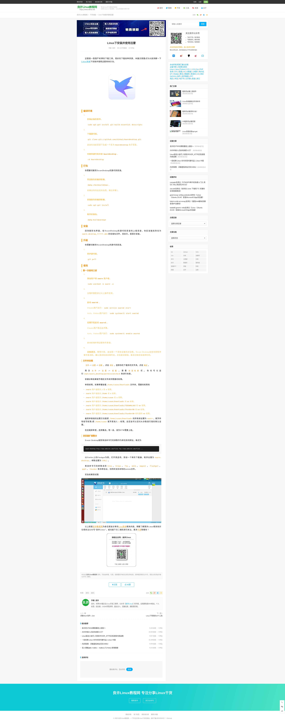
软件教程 (185, 76)
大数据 (188, 72)
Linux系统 (85, 62)
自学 (184, 270)
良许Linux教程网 (82, 15)
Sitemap (169, 718)
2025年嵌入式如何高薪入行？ (93, 632)
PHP (201, 69)
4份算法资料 (182, 67)
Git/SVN (173, 76)
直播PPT (173, 266)
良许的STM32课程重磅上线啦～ (94, 628)
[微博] (181, 56)
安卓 (171, 72)
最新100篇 (109, 2)
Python (182, 69)
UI (198, 74)
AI (184, 72)
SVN (197, 252)
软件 (179, 76)
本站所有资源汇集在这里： (180, 65)
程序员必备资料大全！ (190, 111)
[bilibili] (202, 56)
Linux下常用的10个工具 (154, 616)
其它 (198, 79)
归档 (197, 259)
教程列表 (80, 2)
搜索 (203, 24)
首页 (161, 8)
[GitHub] (189, 56)
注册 (199, 2)
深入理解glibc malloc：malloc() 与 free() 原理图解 (100, 648)
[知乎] (173, 56)
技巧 (92, 593)
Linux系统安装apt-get (189, 131)
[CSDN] (196, 56)
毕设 (176, 79)
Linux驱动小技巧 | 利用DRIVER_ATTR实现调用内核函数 (103, 636)
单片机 (201, 72)
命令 (87, 593)
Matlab (176, 74)
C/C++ (188, 69)
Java (177, 69)
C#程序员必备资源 (188, 121)
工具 (187, 8)
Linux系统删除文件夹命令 (191, 101)
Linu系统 (123, 527)
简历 (171, 79)
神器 (184, 266)
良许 (114, 48)
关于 (205, 8)
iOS (176, 72)
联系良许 (134, 700)
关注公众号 (149, 700)
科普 (197, 266)
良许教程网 (98, 527)
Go (197, 69)
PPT (191, 76)
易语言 (193, 74)
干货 (178, 8)
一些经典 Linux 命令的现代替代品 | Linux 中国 (99, 640)
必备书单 (173, 67)
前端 (180, 72)
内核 (184, 255)
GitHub (185, 252)
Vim (172, 255)
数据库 (186, 74)
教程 (170, 8)
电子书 (181, 79)
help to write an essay (178, 201)
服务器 (198, 263)
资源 (196, 8)
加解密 (198, 255)
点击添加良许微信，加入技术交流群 (182, 47)
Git (172, 252)
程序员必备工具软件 (189, 91)
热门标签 (89, 2)
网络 (172, 270)
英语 (193, 79)
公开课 (188, 79)
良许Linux (129, 604)
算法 (181, 74)
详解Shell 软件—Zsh (87, 616)
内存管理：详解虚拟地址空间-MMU (95, 644)
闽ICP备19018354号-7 (158, 718)
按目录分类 (98, 2)
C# (194, 69)
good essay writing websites (180, 195)
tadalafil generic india (177, 208)
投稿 (205, 2)
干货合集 (93, 15)
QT (171, 74)
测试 (202, 74)
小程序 (195, 72)
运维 (197, 270)
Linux (172, 69)
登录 (194, 2)
